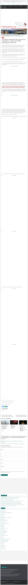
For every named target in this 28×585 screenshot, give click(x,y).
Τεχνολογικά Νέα (3, 546)
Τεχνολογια (2, 545)
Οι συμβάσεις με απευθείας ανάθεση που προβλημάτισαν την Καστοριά (10, 503)
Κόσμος (2, 534)
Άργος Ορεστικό (3, 519)
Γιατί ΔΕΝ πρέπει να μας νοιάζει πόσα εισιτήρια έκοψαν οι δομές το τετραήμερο (11, 504)
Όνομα (2, 459)
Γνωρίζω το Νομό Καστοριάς (4, 523)
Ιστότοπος (2, 466)
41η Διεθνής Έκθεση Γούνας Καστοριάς (6, 512)
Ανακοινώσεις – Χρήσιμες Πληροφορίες (6, 517)
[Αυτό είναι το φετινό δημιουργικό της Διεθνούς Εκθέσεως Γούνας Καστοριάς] (23, 420)
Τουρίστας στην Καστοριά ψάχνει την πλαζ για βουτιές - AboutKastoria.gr (14, 443)
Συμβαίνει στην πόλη (3, 541)
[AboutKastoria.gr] (2, 7)
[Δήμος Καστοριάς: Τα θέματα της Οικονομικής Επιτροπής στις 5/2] (5, 420)
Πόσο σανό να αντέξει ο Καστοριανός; (18, 1)
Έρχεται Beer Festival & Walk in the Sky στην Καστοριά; (8, 498)
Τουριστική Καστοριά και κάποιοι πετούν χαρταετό (7, 505)
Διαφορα (2, 525)
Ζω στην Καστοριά (3, 530)
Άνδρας (2, 518)
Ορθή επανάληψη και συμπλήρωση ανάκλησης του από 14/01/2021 (9, 502)
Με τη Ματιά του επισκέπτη (4, 535)
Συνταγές (2, 542)
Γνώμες (2, 522)
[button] (7, 6)
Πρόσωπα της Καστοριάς (4, 540)
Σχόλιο (2, 449)
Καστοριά (3, 37)
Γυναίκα (2, 524)
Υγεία (1, 547)
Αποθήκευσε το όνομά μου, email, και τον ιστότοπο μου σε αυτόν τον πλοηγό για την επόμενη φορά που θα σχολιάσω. (13, 472)
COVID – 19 (2, 513)
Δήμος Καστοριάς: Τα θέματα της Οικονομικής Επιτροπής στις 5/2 (5, 427)
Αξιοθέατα (4, 7)
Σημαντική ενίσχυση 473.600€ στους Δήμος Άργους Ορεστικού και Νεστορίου (7, 416)
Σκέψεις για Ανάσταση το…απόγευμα (13, 426)
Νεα (1, 536)
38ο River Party (3, 511)
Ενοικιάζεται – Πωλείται (4, 528)
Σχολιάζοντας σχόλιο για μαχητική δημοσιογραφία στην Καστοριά (9, 497)
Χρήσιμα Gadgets (3, 548)
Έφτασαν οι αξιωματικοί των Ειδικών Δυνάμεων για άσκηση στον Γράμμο (21, 416)
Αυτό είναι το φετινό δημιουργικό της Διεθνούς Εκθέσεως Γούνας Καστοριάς (23, 428)
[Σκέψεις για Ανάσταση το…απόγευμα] (14, 420)
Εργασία (2, 529)
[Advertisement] (14, 16)
